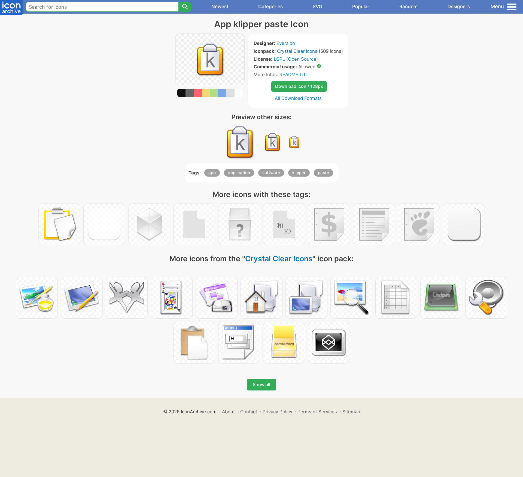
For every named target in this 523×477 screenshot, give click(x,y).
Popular (360, 6)
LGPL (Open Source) (296, 59)
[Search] (184, 7)
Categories (270, 6)
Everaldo (285, 43)
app (212, 172)
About (228, 411)
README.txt (292, 74)
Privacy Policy (277, 411)
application (239, 172)
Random (408, 6)
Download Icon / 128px (299, 86)
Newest (219, 6)
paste (323, 172)
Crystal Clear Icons (297, 51)
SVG (317, 6)
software (271, 172)
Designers (459, 6)
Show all (261, 384)
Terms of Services (317, 411)
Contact (248, 411)
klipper (299, 172)
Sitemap (351, 411)
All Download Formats (298, 98)
